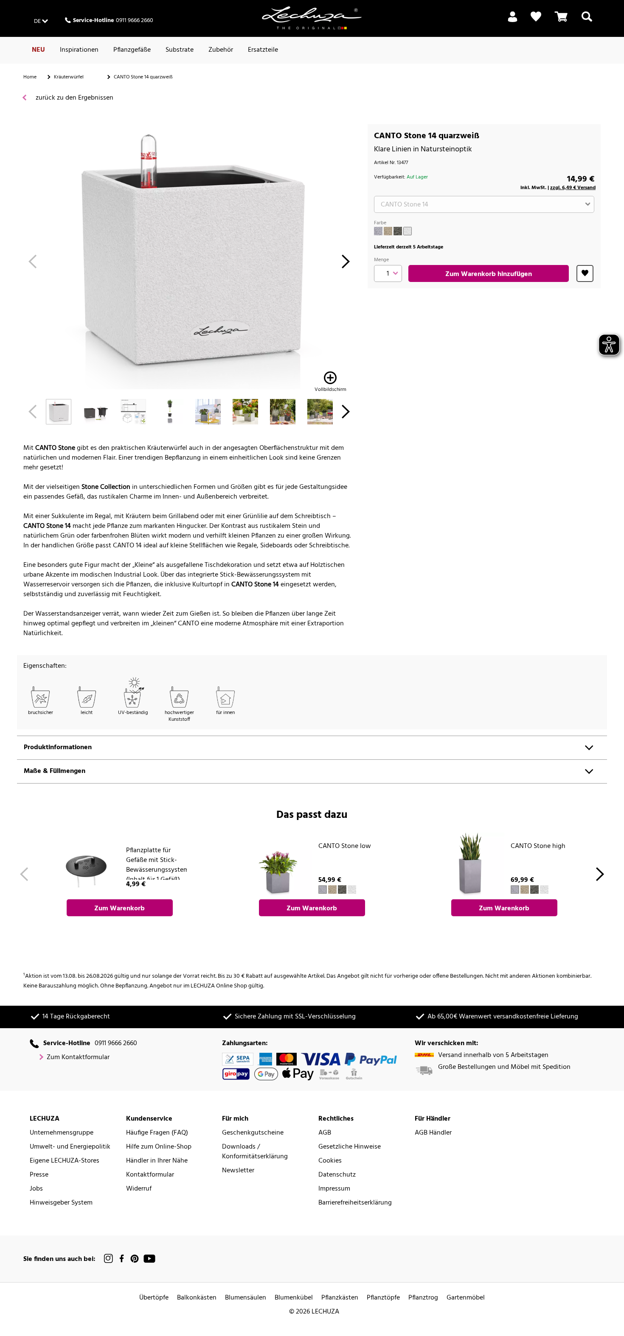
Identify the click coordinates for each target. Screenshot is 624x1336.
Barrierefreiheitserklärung (355, 1203)
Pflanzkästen (339, 1298)
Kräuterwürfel (69, 77)
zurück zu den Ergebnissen (73, 98)
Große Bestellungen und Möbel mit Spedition (504, 1067)
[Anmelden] (512, 21)
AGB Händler (433, 1133)
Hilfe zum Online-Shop (158, 1147)
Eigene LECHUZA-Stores (64, 1161)
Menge (381, 260)
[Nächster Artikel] (346, 264)
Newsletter (238, 1171)
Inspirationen (79, 50)
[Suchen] (587, 21)
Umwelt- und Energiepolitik (70, 1147)
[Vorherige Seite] (32, 264)
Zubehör (220, 50)
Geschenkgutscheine (253, 1133)
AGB (324, 1133)
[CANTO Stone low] (278, 865)
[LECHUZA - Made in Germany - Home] (312, 17)
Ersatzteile (263, 50)
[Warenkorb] (561, 21)
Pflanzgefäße (132, 50)
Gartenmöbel (466, 1298)
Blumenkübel (294, 1298)
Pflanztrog (423, 1298)
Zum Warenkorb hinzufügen (488, 274)
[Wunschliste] (536, 16)
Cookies (330, 1161)
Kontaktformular (150, 1175)
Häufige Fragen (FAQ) (157, 1133)
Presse (39, 1175)
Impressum (334, 1189)
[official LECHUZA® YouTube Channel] (149, 1258)
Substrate (180, 50)
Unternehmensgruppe (61, 1133)
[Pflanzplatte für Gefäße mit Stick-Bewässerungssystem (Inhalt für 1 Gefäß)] (86, 865)
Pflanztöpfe (383, 1298)
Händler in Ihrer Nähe (157, 1161)
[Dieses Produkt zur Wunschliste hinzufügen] (584, 273)
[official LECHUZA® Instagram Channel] (108, 1258)
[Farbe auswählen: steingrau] (378, 231)
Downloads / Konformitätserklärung (255, 1152)
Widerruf (139, 1189)
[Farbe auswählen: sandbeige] (388, 231)
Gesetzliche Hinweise (349, 1147)
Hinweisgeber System (61, 1203)
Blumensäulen (245, 1298)
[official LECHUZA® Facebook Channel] (122, 1258)
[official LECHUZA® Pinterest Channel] (134, 1258)
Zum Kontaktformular (78, 1058)
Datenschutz (337, 1175)
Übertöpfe (154, 1298)
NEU (38, 50)
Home (30, 77)
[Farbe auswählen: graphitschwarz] (398, 231)
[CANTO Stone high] (470, 865)
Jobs (36, 1189)
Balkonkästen (196, 1298)
